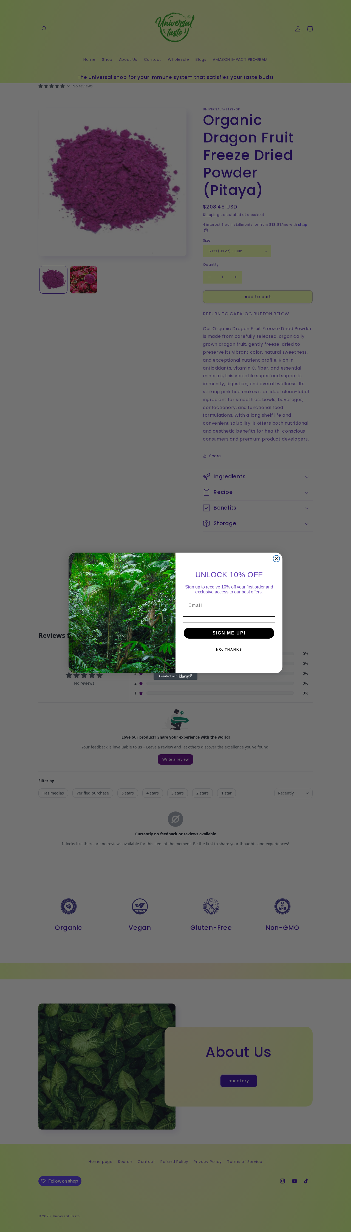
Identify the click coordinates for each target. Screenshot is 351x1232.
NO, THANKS (229, 649)
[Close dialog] (276, 558)
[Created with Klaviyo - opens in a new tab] (175, 676)
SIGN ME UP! (229, 633)
